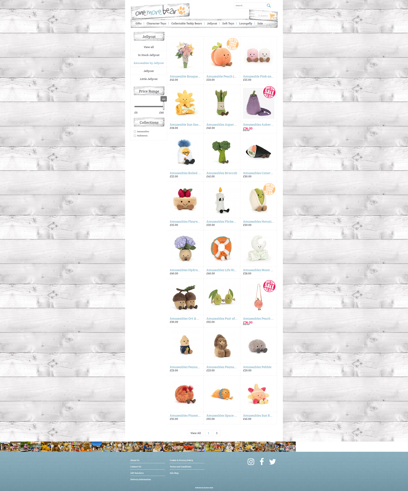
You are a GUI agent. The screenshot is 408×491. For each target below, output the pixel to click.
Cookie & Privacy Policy (181, 460)
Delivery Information (140, 479)
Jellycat (212, 23)
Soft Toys (228, 23)
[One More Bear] (160, 10)
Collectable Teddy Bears (186, 23)
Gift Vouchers (137, 472)
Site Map (174, 472)
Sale (260, 23)
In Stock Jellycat (149, 55)
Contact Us (135, 466)
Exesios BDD (208, 487)
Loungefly (245, 23)
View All (195, 433)
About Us (134, 460)
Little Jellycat (149, 79)
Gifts (138, 23)
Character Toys (156, 23)
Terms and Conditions (180, 466)
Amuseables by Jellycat (149, 63)
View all (149, 47)
